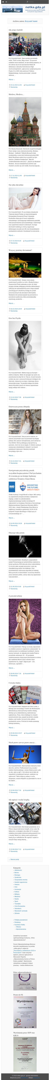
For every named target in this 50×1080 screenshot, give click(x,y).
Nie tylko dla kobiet (16, 185)
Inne (16, 887)
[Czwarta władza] (25, 705)
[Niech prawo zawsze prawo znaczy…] (25, 764)
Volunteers (18, 908)
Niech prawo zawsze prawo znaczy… (22, 742)
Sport (16, 901)
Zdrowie (17, 913)
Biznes (17, 872)
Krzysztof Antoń (31, 21)
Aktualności (18, 870)
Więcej (12, 79)
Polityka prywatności (21, 920)
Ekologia (17, 875)
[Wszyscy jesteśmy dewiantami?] (25, 278)
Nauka (17, 899)
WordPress (24, 1078)
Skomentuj (14, 87)
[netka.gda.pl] (25, 12)
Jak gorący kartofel (16, 30)
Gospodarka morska (21, 880)
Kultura (17, 892)
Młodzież (17, 896)
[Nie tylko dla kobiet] (25, 210)
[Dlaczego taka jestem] (25, 558)
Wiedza (18, 927)
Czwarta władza (14, 683)
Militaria (17, 894)
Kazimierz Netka (20, 925)
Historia (17, 884)
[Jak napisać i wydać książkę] (25, 825)
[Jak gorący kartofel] (25, 57)
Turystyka (18, 904)
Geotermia (18, 877)
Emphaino (36, 1078)
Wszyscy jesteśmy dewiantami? (20, 250)
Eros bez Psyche (15, 318)
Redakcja (18, 922)
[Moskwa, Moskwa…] (25, 147)
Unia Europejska (20, 906)
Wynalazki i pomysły (21, 911)
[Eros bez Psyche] (25, 371)
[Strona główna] (3, 2)
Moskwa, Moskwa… (16, 94)
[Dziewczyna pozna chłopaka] (25, 435)
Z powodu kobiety (15, 596)
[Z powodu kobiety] (25, 645)
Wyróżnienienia (21, 929)
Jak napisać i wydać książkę (19, 799)
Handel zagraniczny (21, 882)
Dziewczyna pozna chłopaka (19, 406)
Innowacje (18, 889)
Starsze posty (14, 859)
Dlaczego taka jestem (16, 532)
